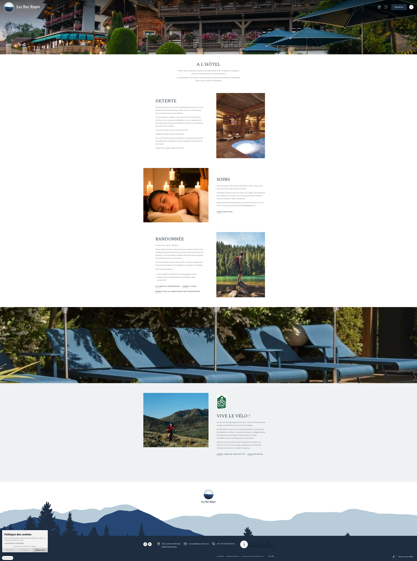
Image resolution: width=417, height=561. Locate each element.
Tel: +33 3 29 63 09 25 (225, 544)
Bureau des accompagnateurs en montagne (177, 291)
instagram (150, 544)
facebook (145, 544)
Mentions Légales (232, 556)
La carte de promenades (167, 286)
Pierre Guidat (189, 286)
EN (270, 556)
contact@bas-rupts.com (199, 544)
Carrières (220, 556)
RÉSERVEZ (399, 7)
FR (273, 556)
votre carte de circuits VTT (231, 454)
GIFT (379, 7)
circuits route (255, 454)
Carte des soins (225, 212)
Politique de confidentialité (252, 556)
